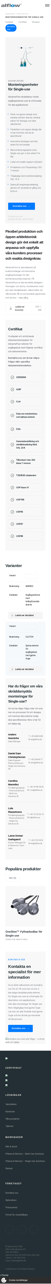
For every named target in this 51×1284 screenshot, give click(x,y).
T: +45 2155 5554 (35, 840)
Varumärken (11, 1104)
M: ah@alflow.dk (35, 739)
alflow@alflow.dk (19, 1261)
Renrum (9, 1168)
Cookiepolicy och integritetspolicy (20, 1269)
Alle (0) (12, 878)
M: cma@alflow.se (35, 790)
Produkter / (23, 14)
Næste (37, 703)
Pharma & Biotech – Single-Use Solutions (25, 1161)
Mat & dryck (11, 1146)
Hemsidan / (10, 14)
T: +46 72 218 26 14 (35, 814)
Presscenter (11, 1207)
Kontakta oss (11, 27)
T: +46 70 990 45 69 (35, 787)
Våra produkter (12, 1119)
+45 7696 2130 (19, 1258)
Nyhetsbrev (11, 1200)
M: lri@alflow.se (33, 817)
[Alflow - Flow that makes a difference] (11, 5)
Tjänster (9, 1126)
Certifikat (23, 22)
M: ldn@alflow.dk (35, 843)
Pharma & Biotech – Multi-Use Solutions (24, 1154)
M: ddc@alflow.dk (35, 763)
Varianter (36, 22)
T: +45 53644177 (35, 759)
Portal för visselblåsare (16, 1214)
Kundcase (10, 1111)
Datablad (9, 22)
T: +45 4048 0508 (35, 736)
